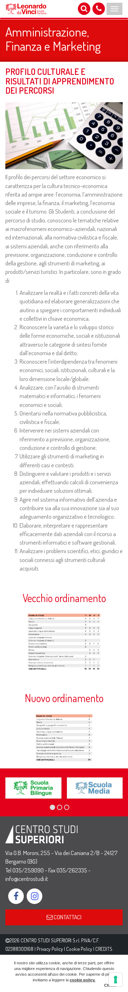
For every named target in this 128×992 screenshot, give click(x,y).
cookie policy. (82, 980)
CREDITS (103, 949)
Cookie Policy (79, 949)
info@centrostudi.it (26, 878)
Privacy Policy (50, 949)
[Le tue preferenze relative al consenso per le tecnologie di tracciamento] (115, 979)
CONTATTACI (67, 917)
